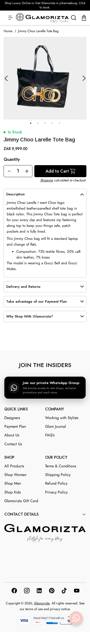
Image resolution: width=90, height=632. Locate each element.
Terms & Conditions (60, 466)
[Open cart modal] (84, 18)
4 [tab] (52, 123)
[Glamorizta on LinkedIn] (39, 591)
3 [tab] (45, 123)
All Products (14, 466)
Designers (12, 418)
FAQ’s (49, 435)
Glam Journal (55, 426)
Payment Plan (15, 426)
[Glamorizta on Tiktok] (64, 591)
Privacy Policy (56, 492)
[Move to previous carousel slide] (40, 339)
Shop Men (12, 483)
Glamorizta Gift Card (21, 501)
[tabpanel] (45, 78)
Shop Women (15, 474)
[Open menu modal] (11, 18)
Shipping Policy (58, 474)
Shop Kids (12, 492)
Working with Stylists (61, 418)
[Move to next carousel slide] (51, 339)
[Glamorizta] (42, 18)
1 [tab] (30, 123)
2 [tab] (38, 123)
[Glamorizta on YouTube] (76, 591)
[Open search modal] (74, 18)
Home (8, 31)
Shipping (46, 180)
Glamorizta (42, 603)
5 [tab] (59, 123)
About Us (11, 435)
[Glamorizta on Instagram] (26, 591)
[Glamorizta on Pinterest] (51, 591)
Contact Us (13, 444)
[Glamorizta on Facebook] (14, 591)
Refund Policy (56, 483)
